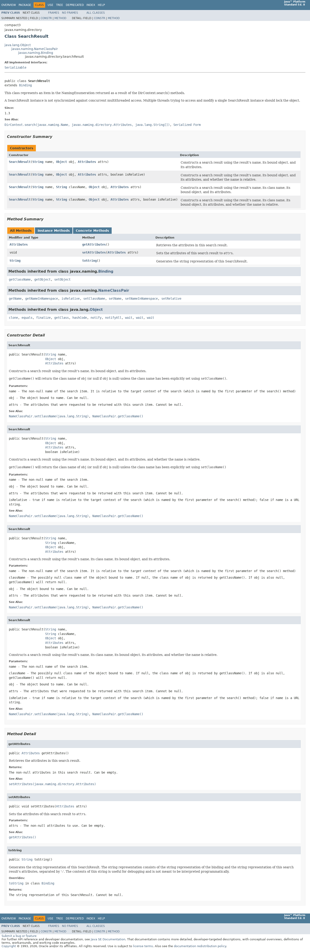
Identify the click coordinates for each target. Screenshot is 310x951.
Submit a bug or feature (19, 936)
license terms (143, 946)
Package (25, 5)
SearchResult (20, 162)
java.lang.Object (18, 45)
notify (96, 317)
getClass (61, 317)
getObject (42, 279)
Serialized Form (187, 125)
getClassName (20, 279)
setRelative (171, 298)
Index (90, 5)
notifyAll (113, 317)
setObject (62, 279)
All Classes (95, 12)
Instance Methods (54, 230)
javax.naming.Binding (35, 53)
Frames (53, 12)
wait (128, 317)
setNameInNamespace (141, 298)
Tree (59, 5)
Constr (46, 18)
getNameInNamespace (41, 298)
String (37, 162)
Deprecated (75, 5)
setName (115, 298)
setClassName (94, 298)
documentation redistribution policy (200, 946)
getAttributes (94, 244)
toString (89, 260)
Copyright (9, 946)
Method (60, 18)
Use (50, 5)
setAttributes (94, 252)
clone (13, 317)
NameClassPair (113, 290)
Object (61, 162)
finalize (43, 317)
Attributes (87, 162)
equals (27, 317)
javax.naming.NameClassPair (34, 49)
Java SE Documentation (108, 939)
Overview (8, 5)
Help (101, 5)
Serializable (15, 67)
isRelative (71, 298)
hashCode (79, 317)
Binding (25, 85)
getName (15, 298)
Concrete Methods (92, 230)
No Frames (70, 12)
